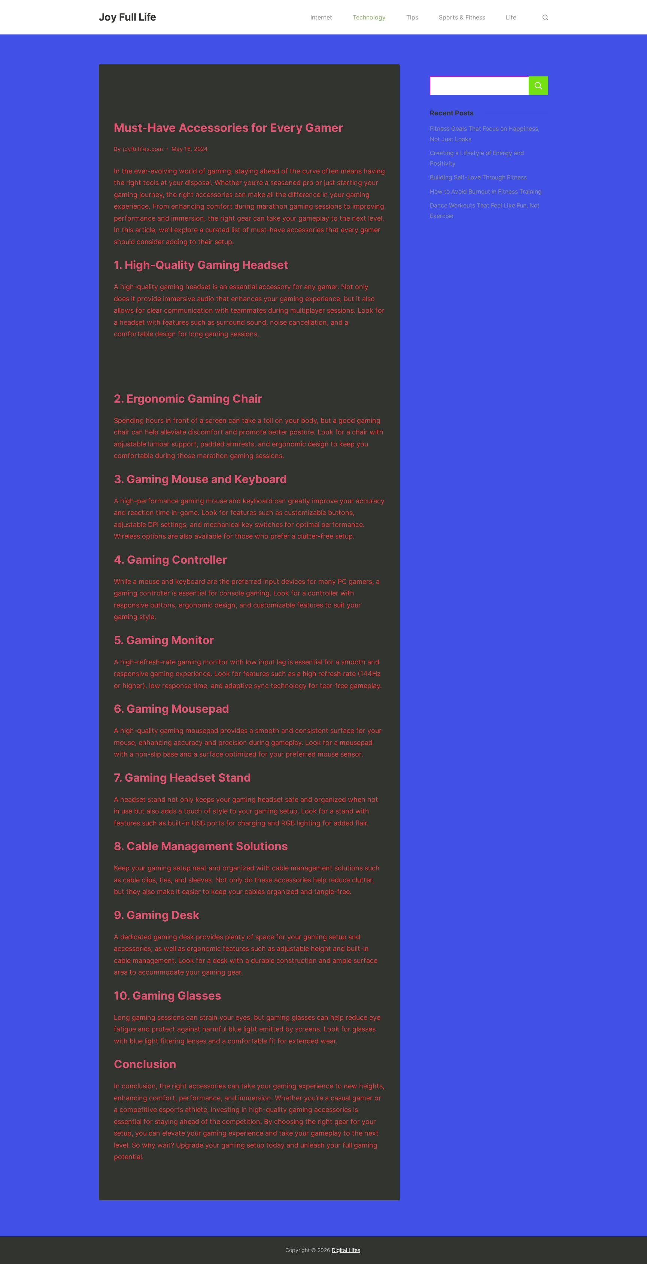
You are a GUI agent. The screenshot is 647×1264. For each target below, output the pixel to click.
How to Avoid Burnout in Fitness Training (486, 191)
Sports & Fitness (462, 17)
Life (511, 17)
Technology (369, 17)
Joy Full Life (127, 17)
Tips (412, 17)
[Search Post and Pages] (545, 17)
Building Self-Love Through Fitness (478, 177)
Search (538, 85)
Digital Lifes (346, 1250)
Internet (321, 17)
